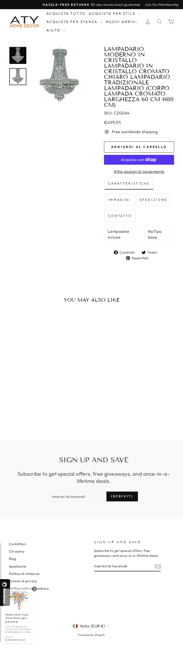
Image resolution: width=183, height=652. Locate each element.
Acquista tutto (66, 13)
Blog (12, 559)
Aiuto (54, 30)
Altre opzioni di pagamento (139, 171)
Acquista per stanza (72, 21)
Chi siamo (16, 551)
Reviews (4, 595)
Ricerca (15, 596)
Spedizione (17, 566)
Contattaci (17, 544)
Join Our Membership (162, 4)
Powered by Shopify (91, 635)
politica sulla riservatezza (29, 588)
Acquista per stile (113, 13)
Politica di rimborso (24, 574)
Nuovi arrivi (121, 21)
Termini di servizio (23, 581)
